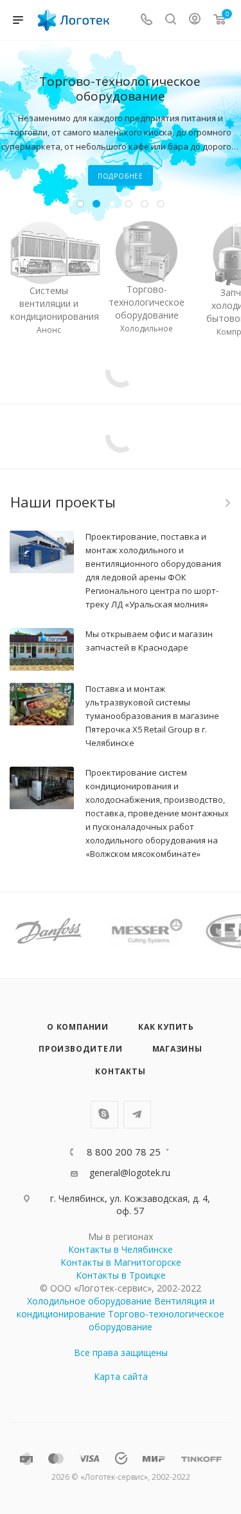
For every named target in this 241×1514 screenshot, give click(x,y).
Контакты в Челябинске (120, 1249)
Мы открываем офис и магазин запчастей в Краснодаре (149, 640)
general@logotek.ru (129, 1172)
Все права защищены (121, 1352)
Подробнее (142, 168)
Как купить (166, 1026)
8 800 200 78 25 (124, 1152)
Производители (80, 1048)
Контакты (120, 1071)
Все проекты (227, 503)
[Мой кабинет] (195, 20)
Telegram (137, 1114)
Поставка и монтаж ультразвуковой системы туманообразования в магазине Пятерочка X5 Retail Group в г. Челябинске (152, 716)
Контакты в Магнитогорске (120, 1262)
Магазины (177, 1048)
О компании (78, 1026)
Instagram (104, 1114)
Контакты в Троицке (121, 1275)
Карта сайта (121, 1376)
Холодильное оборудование (89, 1301)
